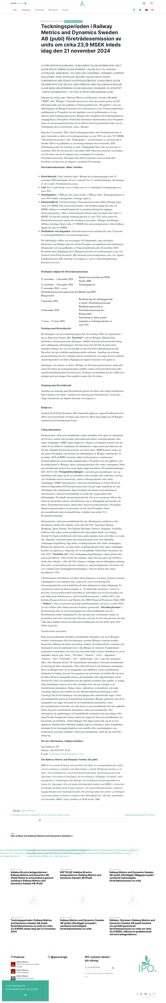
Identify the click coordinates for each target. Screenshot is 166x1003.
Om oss (65, 10)
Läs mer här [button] (32, 989)
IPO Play (40, 10)
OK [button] (25, 995)
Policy (153, 997)
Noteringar (20, 3)
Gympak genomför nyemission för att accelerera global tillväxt (41, 815)
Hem (15, 10)
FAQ (86, 977)
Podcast (54, 10)
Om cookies (146, 997)
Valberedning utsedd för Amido (139, 815)
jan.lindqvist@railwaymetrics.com (66, 753)
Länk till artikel (28, 810)
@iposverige (59, 957)
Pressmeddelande (73, 21)
